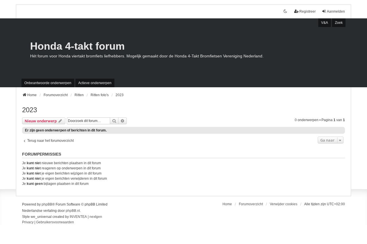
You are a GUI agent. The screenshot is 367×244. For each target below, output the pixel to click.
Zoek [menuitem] (339, 23)
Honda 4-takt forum (77, 46)
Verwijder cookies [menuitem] (283, 204)
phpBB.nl (73, 211)
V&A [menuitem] (324, 23)
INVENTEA (78, 217)
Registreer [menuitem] (307, 11)
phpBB (47, 204)
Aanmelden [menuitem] (336, 11)
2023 (29, 110)
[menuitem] (28, 222)
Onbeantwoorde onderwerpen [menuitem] (47, 83)
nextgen (95, 217)
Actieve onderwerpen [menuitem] (95, 83)
